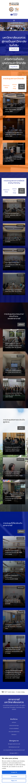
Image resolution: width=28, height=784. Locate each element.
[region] (14, 770)
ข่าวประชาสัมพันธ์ (14, 728)
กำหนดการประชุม (6, 87)
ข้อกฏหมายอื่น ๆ (14, 753)
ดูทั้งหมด (21, 324)
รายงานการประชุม (14, 86)
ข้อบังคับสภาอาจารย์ (14, 747)
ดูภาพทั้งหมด (22, 87)
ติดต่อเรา (14, 734)
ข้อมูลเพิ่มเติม (14, 49)
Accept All (14, 772)
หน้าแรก (14, 722)
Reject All (14, 780)
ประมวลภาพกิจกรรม (14, 731)
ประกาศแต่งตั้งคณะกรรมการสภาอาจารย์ (14, 750)
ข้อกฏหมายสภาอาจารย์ (14, 744)
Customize (14, 776)
